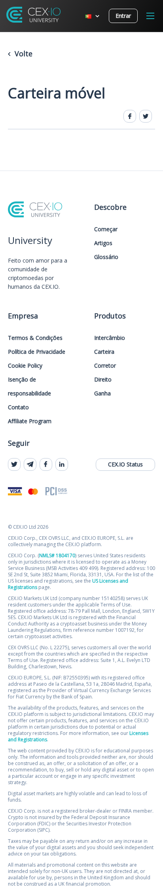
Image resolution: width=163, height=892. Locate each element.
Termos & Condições (35, 337)
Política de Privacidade (36, 351)
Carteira (104, 351)
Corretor (105, 365)
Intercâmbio (109, 337)
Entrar (123, 15)
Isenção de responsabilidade (29, 386)
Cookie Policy (25, 365)
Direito (103, 379)
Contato (18, 407)
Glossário (106, 257)
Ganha (102, 393)
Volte (22, 53)
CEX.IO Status (125, 464)
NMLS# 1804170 (57, 555)
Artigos (103, 243)
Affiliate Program (29, 421)
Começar (106, 229)
